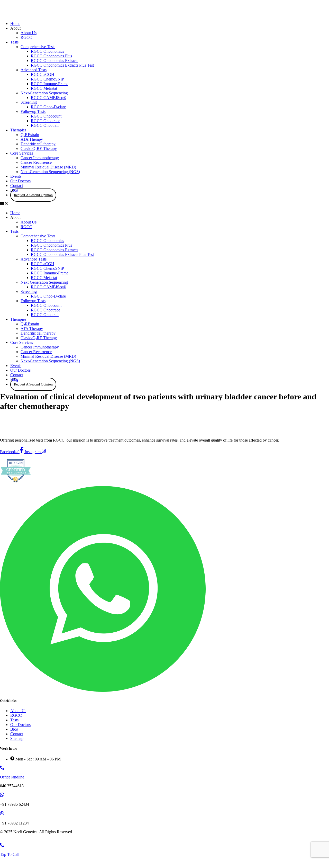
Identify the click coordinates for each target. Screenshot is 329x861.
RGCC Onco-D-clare (48, 107)
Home (15, 23)
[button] (164, 204)
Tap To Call (9, 854)
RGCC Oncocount (46, 116)
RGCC (26, 37)
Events (15, 176)
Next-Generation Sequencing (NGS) (50, 171)
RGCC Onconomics (47, 51)
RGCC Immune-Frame (49, 84)
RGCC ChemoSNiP (47, 79)
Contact (16, 185)
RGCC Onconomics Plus (51, 56)
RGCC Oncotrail (45, 125)
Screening (29, 102)
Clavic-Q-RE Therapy (39, 148)
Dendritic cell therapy (38, 144)
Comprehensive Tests (38, 46)
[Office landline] (2, 768)
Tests (14, 42)
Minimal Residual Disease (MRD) (48, 167)
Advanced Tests (34, 70)
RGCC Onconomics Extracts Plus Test (62, 65)
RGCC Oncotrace (45, 121)
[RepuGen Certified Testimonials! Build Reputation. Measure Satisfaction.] (15, 483)
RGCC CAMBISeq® (48, 97)
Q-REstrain (30, 134)
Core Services (21, 153)
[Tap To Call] (2, 846)
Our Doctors (20, 181)
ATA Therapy (32, 139)
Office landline (12, 777)
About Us (28, 33)
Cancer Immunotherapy (40, 158)
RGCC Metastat (44, 88)
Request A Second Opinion (33, 195)
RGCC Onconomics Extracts (54, 60)
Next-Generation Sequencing (44, 93)
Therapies (18, 130)
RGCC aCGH (42, 74)
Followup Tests (33, 111)
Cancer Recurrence (36, 162)
